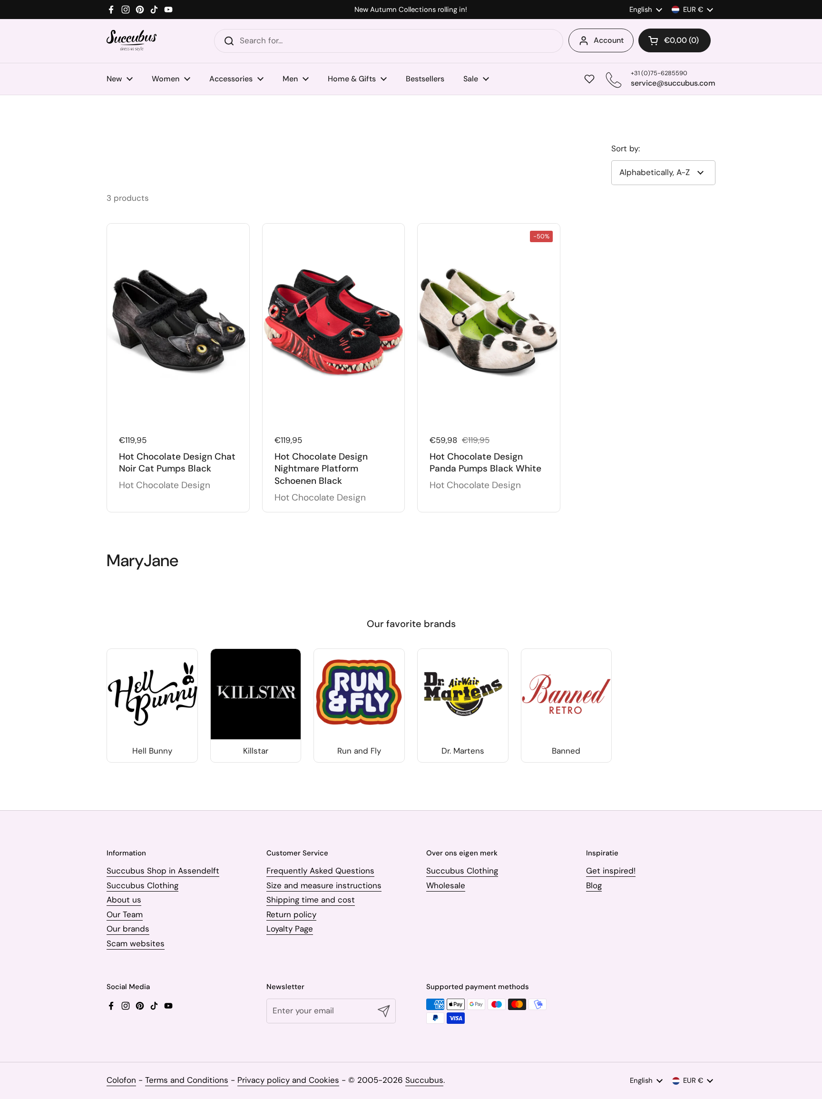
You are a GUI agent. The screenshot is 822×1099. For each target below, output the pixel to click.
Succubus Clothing (142, 885)
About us (124, 899)
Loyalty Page (289, 928)
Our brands (128, 928)
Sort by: (625, 148)
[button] (674, 40)
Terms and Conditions (186, 1080)
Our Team (125, 914)
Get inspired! (611, 870)
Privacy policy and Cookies (288, 1080)
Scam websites (136, 943)
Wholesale (445, 885)
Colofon (121, 1080)
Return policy (291, 914)
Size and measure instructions (324, 885)
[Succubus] (132, 40)
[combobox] (388, 41)
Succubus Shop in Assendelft (163, 870)
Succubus (424, 1080)
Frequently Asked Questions (320, 870)
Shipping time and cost (310, 899)
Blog (594, 885)
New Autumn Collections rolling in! (410, 9)
